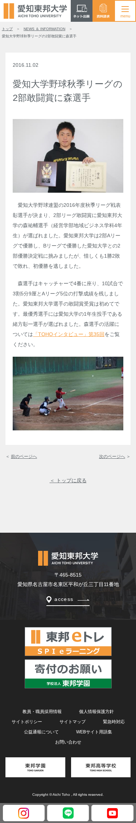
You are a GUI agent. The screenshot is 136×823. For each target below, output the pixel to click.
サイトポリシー (27, 721)
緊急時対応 (114, 721)
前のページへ (24, 456)
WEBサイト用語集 (94, 731)
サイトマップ (72, 721)
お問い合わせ (68, 742)
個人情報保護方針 (96, 711)
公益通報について (41, 731)
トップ (7, 29)
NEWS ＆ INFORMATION (44, 29)
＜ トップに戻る (68, 480)
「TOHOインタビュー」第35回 (68, 334)
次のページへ (112, 456)
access (63, 599)
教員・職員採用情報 (42, 711)
